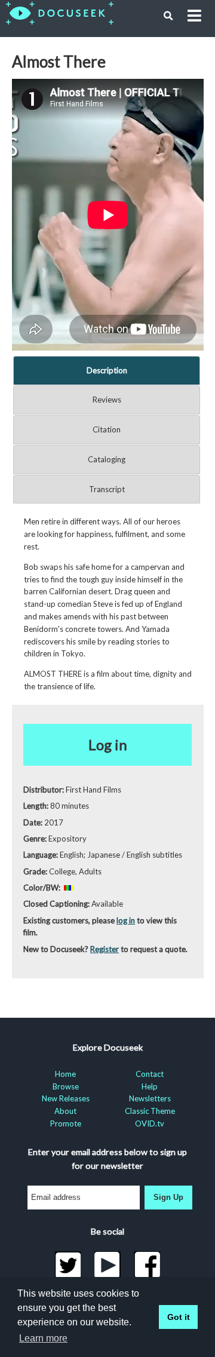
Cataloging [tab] (106, 459)
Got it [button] (178, 1317)
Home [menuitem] (65, 1074)
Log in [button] (107, 744)
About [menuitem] (65, 1111)
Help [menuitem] (150, 1086)
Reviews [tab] (107, 399)
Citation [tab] (107, 429)
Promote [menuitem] (65, 1123)
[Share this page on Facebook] (147, 1265)
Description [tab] (107, 370)
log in (125, 920)
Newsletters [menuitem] (150, 1098)
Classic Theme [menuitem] (150, 1111)
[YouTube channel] (107, 1265)
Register (104, 949)
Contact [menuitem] (150, 1074)
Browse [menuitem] (66, 1086)
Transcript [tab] (107, 489)
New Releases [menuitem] (66, 1098)
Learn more (43, 1338)
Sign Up (168, 1197)
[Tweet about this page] (67, 1265)
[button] (168, 16)
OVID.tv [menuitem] (149, 1123)
